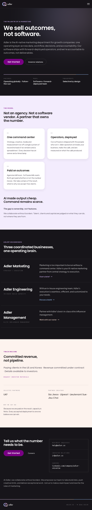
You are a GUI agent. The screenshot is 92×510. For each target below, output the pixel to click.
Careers (31, 453)
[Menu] (88, 4)
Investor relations (35, 62)
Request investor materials (16, 377)
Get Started (14, 61)
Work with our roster (49, 320)
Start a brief (45, 276)
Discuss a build (46, 300)
